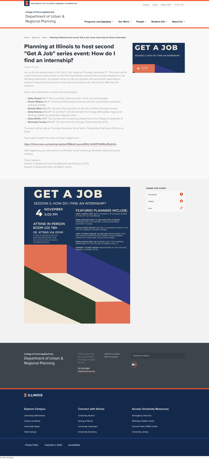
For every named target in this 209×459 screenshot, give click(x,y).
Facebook (152, 194)
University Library (140, 431)
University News (32, 426)
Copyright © (53, 444)
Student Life (158, 21)
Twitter (151, 201)
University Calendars (87, 426)
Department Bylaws (141, 355)
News (155, 4)
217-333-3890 (84, 368)
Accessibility (74, 444)
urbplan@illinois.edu (86, 371)
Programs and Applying (98, 21)
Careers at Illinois (32, 421)
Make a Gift (166, 4)
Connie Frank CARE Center (145, 426)
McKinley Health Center (143, 421)
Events (146, 4)
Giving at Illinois (85, 421)
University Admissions (34, 415)
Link (150, 208)
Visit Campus (30, 431)
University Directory (87, 431)
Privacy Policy (31, 444)
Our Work (123, 21)
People (140, 21)
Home (26, 37)
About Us (177, 21)
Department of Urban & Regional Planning (45, 19)
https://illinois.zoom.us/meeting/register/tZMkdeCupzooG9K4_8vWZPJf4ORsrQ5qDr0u (70, 144)
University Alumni (86, 415)
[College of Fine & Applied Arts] (49, 12)
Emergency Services (141, 415)
